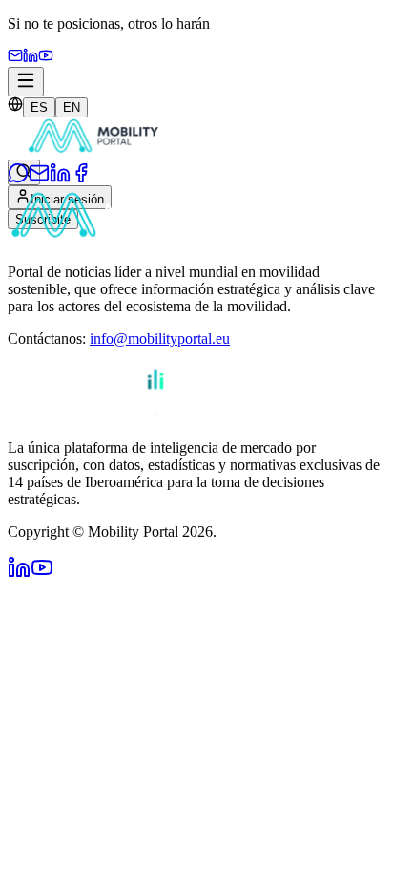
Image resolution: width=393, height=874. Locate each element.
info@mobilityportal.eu (160, 338)
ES (39, 107)
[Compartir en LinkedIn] (60, 178)
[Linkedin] (30, 58)
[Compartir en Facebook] (81, 178)
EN (71, 107)
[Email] (15, 58)
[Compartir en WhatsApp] (18, 178)
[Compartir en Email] (39, 178)
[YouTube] (45, 58)
